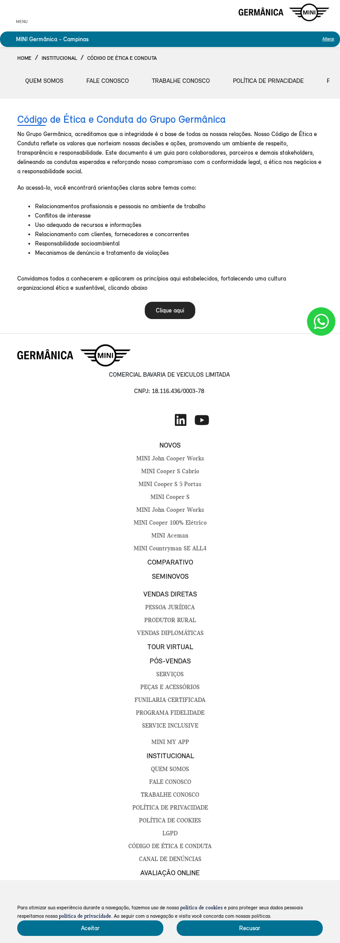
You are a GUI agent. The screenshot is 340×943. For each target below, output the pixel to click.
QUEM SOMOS (170, 769)
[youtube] (201, 420)
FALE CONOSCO (170, 782)
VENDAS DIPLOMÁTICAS (170, 633)
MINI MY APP (170, 742)
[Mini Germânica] (284, 12)
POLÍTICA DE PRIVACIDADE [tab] (268, 81)
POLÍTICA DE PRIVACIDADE (170, 808)
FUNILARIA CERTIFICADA (170, 700)
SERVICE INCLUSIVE (170, 726)
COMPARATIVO (170, 562)
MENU (21, 21)
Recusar (249, 928)
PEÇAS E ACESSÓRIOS (170, 687)
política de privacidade (85, 916)
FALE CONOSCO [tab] (107, 81)
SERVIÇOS (170, 674)
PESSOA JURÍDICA (170, 607)
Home (24, 58)
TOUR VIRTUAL (170, 647)
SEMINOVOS (170, 576)
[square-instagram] (159, 420)
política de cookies (201, 908)
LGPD (170, 833)
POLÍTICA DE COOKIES (170, 821)
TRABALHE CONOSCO (170, 795)
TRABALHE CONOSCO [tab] (181, 81)
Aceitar (90, 928)
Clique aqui (170, 310)
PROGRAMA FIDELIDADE (170, 713)
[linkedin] (180, 420)
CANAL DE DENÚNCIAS (170, 859)
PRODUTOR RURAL (170, 620)
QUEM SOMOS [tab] (44, 81)
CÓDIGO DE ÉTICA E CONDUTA (170, 846)
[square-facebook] (138, 420)
